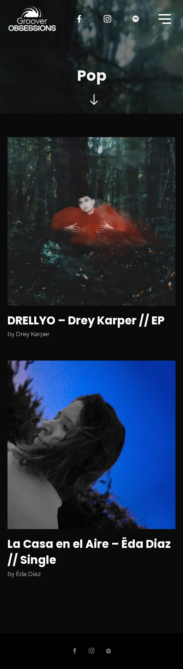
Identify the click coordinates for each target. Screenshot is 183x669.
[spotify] (136, 18)
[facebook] (79, 18)
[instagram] (107, 18)
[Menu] (163, 18)
